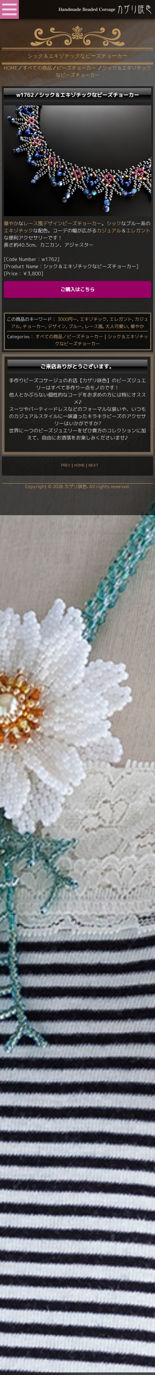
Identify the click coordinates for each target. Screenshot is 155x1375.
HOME (79, 465)
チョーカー (34, 326)
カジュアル (109, 230)
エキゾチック (18, 230)
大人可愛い (116, 326)
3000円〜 (67, 319)
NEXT (93, 465)
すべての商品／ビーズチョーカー (69, 336)
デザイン (57, 326)
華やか (11, 223)
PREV (65, 465)
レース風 (33, 223)
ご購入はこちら (78, 289)
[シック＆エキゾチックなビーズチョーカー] (77, 214)
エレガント (138, 230)
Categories (18, 336)
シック (113, 223)
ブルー (75, 326)
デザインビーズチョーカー (72, 223)
